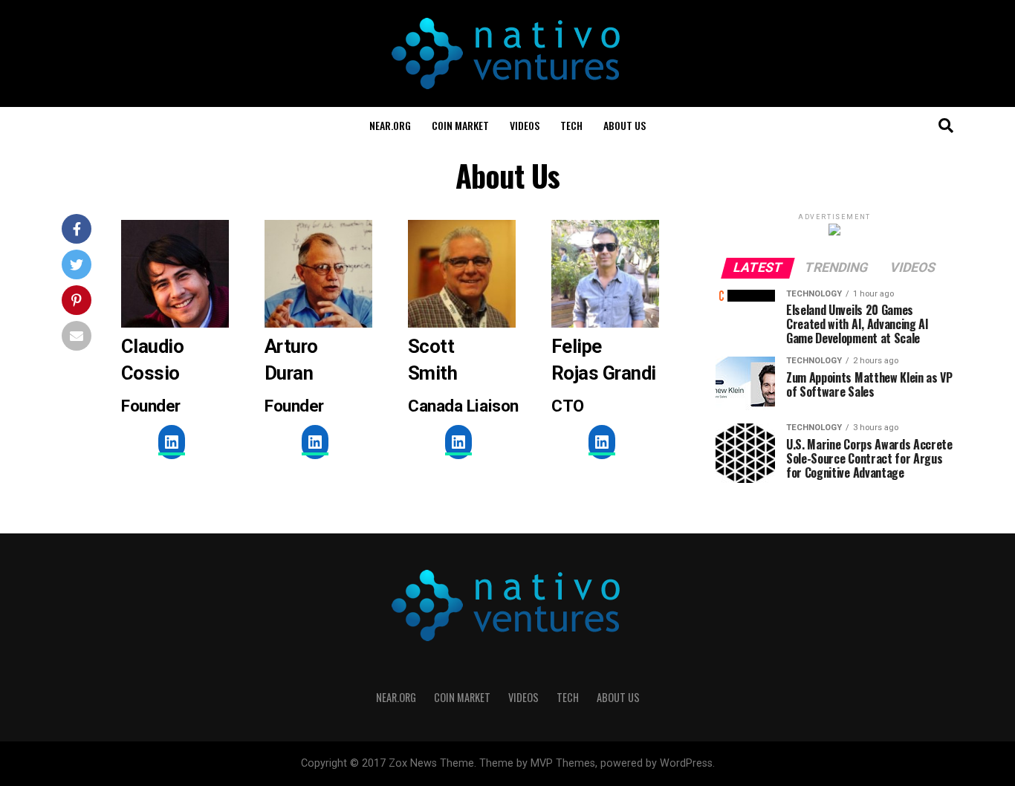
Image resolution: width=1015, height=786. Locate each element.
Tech (571, 125)
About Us (624, 125)
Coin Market (460, 125)
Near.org (390, 125)
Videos (524, 125)
